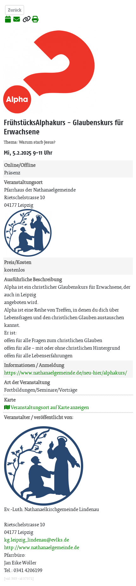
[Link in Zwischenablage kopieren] (26, 19)
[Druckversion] (35, 19)
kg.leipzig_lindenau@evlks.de (36, 539)
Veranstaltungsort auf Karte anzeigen (49, 407)
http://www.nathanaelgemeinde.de (41, 547)
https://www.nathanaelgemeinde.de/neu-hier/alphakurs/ (65, 372)
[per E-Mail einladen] (16, 19)
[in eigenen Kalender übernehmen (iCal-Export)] (8, 19)
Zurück (14, 10)
